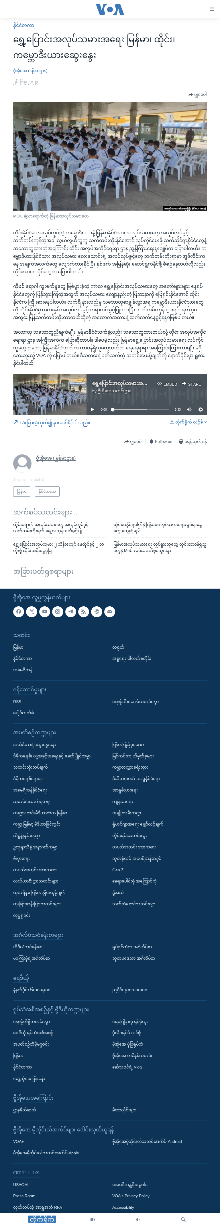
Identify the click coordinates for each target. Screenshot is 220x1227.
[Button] (197, 95)
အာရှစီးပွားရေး (125, 790)
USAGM (20, 1184)
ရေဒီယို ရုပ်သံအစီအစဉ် (33, 1032)
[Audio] (138, 1220)
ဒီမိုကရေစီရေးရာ (27, 778)
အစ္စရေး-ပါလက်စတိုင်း (132, 658)
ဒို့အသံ (118, 892)
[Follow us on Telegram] (70, 611)
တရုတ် (118, 647)
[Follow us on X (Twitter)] (31, 611)
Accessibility (123, 1207)
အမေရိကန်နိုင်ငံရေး (30, 790)
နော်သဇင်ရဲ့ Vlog (127, 1067)
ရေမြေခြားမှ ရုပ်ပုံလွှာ (130, 1021)
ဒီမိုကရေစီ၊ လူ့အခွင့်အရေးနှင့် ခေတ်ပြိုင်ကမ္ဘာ (52, 755)
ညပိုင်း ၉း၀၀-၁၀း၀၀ (129, 989)
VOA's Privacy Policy (131, 1196)
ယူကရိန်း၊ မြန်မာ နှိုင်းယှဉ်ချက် (39, 892)
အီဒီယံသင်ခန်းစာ (27, 947)
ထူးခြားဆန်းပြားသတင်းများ (37, 904)
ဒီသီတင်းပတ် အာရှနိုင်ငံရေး (136, 778)
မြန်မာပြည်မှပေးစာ (128, 744)
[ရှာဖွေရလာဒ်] (183, 1220)
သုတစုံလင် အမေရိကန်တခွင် (136, 858)
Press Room (24, 1196)
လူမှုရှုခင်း (21, 915)
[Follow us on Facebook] (18, 611)
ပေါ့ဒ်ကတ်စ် (23, 713)
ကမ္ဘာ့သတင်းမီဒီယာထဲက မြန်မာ (40, 812)
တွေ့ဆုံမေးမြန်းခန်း (29, 1078)
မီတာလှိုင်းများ (124, 1110)
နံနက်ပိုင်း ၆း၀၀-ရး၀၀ (31, 989)
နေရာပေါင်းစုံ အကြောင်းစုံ (134, 881)
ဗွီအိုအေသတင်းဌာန (114, 391)
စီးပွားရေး (21, 858)
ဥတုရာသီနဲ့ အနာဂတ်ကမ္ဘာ (35, 847)
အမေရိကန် (22, 670)
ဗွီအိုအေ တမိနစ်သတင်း (132, 1055)
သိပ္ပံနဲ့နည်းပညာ (26, 835)
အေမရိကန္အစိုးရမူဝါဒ (130, 1184)
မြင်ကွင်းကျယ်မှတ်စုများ (133, 755)
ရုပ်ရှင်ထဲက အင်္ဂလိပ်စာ (132, 947)
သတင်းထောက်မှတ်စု (31, 801)
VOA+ (18, 1141)
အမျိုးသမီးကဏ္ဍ (126, 812)
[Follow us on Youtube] (44, 611)
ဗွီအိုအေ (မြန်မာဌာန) (30, 70)
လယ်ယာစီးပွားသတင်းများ (35, 881)
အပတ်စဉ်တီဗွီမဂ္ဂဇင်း (31, 1044)
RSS (17, 701)
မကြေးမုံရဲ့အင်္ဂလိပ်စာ (31, 958)
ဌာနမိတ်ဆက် (24, 1110)
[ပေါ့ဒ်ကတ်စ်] (96, 611)
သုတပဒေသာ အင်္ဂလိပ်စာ (133, 958)
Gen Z (118, 869)
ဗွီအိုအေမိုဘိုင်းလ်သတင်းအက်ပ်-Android (147, 1141)
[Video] (92, 1220)
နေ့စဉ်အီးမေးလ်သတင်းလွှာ (135, 701)
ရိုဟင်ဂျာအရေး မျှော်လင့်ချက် (138, 824)
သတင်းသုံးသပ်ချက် (30, 767)
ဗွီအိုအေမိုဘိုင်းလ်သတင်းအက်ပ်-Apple (46, 1153)
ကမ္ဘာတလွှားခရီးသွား (130, 767)
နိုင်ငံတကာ (23, 25)
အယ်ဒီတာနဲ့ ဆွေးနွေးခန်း (34, 744)
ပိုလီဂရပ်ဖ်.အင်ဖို (126, 1032)
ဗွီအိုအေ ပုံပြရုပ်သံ (127, 1044)
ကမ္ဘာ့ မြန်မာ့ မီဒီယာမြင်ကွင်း (36, 824)
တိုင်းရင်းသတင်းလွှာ (129, 835)
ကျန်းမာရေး (122, 801)
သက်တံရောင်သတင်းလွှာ (133, 904)
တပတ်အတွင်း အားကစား (35, 869)
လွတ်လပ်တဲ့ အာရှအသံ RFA (37, 1207)
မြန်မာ (18, 647)
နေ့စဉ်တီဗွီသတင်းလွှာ (31, 1021)
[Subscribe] (109, 611)
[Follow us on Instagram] (57, 611)
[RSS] (83, 611)
